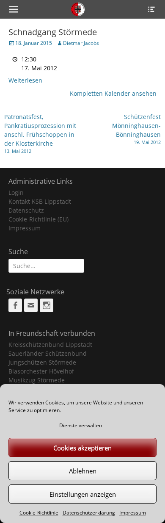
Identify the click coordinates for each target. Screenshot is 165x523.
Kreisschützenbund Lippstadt (50, 344)
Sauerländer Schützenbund (47, 353)
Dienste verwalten (80, 425)
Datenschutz (26, 210)
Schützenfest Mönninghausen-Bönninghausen (136, 129)
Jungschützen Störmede (42, 362)
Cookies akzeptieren (82, 447)
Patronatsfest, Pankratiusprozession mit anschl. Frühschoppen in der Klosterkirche (40, 133)
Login (16, 192)
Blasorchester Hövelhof (41, 371)
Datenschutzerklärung (89, 512)
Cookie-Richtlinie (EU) (38, 219)
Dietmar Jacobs (81, 43)
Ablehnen (82, 471)
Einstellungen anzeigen (83, 494)
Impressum (132, 512)
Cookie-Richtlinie (38, 512)
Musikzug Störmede (36, 380)
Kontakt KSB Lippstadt (39, 201)
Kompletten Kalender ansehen (113, 93)
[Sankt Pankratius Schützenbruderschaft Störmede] (77, 9)
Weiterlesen (25, 80)
